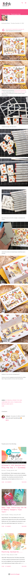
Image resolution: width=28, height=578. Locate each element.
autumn (7, 400)
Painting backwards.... (12, 552)
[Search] (22, 2)
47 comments (8, 566)
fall (11, 400)
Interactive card (17, 400)
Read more (24, 482)
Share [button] (3, 406)
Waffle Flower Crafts (7, 404)
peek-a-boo (11, 402)
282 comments (8, 482)
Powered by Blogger (15, 574)
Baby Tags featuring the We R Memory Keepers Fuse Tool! (14, 510)
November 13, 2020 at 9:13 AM (18, 416)
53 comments (8, 526)
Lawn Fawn (4, 402)
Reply (7, 420)
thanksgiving (17, 402)
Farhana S (8, 416)
